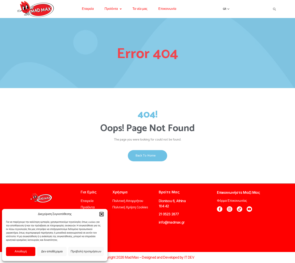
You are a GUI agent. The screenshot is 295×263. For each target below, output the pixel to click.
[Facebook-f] (219, 209)
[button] (102, 214)
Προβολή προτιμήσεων (86, 251)
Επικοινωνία (167, 9)
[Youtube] (249, 209)
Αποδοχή (21, 251)
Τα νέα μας (140, 9)
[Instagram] (229, 209)
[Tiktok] (239, 209)
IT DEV (189, 257)
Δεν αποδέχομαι (52, 251)
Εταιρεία (88, 9)
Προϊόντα (111, 9)
